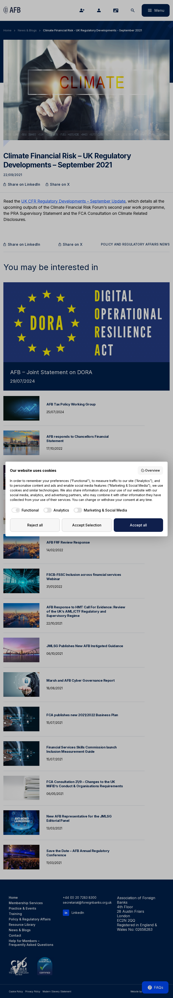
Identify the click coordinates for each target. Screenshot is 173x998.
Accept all (138, 525)
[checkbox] (24, 510)
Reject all (35, 525)
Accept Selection (86, 525)
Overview (152, 470)
